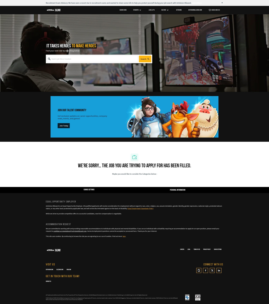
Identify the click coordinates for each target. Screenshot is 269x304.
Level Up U (152, 10)
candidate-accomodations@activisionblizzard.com (69, 231)
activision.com (49, 269)
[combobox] (92, 59)
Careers (182, 249)
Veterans (179, 10)
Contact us (48, 281)
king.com (69, 269)
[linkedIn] (219, 270)
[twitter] (212, 270)
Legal (189, 249)
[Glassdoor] (198, 270)
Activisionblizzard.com (195, 10)
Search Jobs (123, 10)
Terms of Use (197, 249)
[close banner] (222, 3)
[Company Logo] (54, 10)
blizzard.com (60, 269)
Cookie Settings (218, 249)
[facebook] (205, 270)
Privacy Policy (207, 249)
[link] (64, 125)
